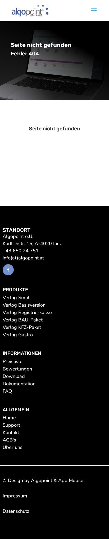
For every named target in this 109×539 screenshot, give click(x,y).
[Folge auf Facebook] (8, 269)
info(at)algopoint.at (23, 258)
